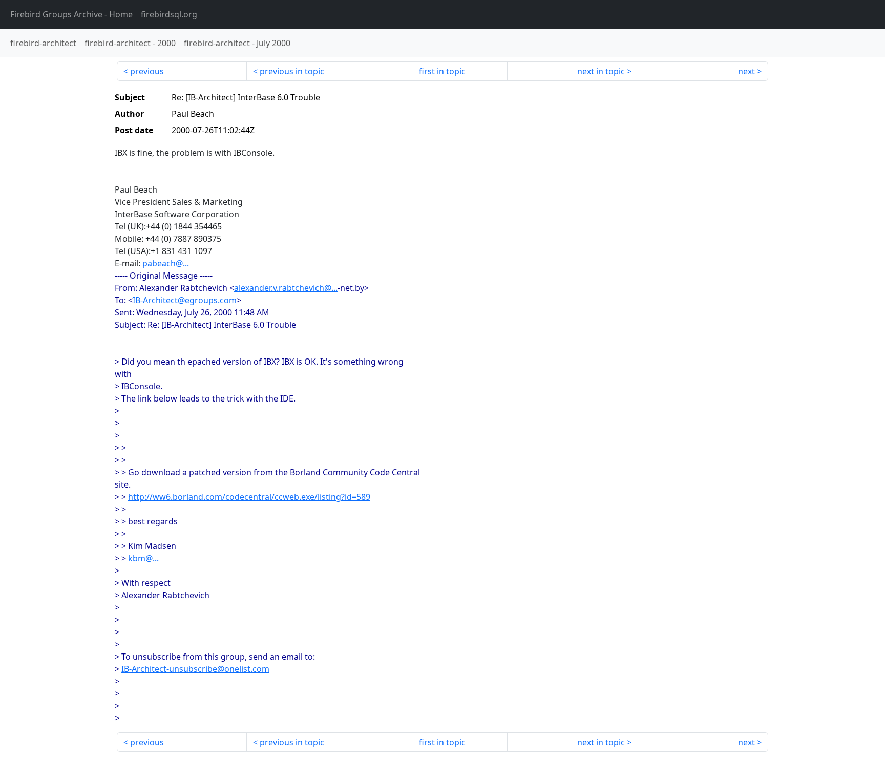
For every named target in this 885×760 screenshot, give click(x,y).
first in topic (442, 71)
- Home (71, 14)
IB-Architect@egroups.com (185, 300)
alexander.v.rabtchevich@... (286, 287)
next (746, 71)
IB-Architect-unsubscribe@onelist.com (195, 668)
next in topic (601, 71)
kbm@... (143, 558)
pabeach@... (165, 263)
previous (147, 71)
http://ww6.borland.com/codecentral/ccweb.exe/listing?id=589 (249, 496)
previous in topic (292, 71)
